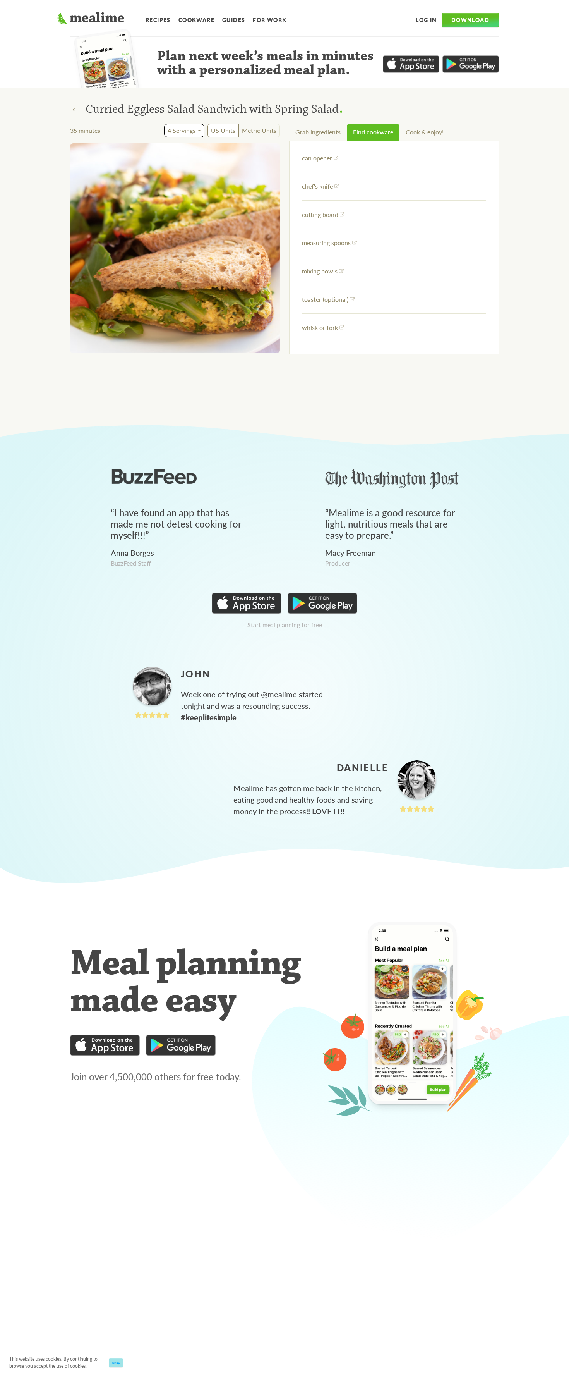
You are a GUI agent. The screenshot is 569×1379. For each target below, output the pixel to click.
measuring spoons (326, 242)
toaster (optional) (325, 299)
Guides (233, 20)
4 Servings (181, 130)
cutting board (320, 214)
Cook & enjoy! (425, 131)
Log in (426, 20)
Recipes (158, 20)
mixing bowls (320, 271)
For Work (269, 20)
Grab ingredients (318, 131)
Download (470, 20)
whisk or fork (320, 327)
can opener (317, 157)
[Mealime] (91, 19)
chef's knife (317, 186)
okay (116, 1362)
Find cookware (373, 131)
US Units (223, 130)
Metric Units (259, 130)
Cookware (196, 20)
